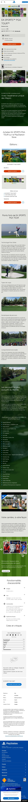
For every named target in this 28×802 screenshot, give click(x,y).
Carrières (3, 754)
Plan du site (25, 796)
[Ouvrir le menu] (1, 2)
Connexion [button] (4, 775)
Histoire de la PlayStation (6, 761)
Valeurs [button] (3, 767)
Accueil (3, 746)
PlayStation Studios (5, 755)
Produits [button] (4, 764)
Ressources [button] (4, 772)
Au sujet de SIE (4, 752)
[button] (9, 60)
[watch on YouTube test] (22, 81)
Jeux (7, 746)
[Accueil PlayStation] (14, 2)
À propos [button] (4, 750)
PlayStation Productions (6, 757)
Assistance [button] (4, 769)
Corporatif (4, 759)
